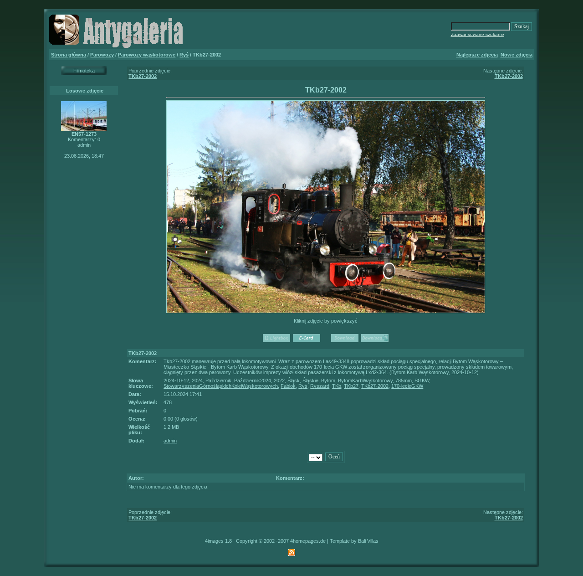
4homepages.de (308, 541)
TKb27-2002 (142, 76)
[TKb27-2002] (325, 311)
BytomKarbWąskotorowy (365, 380)
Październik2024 (252, 380)
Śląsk (293, 380)
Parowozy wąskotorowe (146, 54)
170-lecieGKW (407, 386)
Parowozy (102, 54)
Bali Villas (368, 541)
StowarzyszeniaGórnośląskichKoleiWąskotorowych (221, 386)
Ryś (184, 54)
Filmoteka (84, 70)
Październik (218, 380)
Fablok (288, 386)
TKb (336, 386)
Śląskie (310, 380)
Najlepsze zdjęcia (477, 54)
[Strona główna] (117, 47)
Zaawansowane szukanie (477, 34)
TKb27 (351, 386)
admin (170, 440)
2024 (197, 380)
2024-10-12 (176, 380)
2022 (279, 380)
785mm (403, 380)
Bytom (328, 380)
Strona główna (68, 54)
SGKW (421, 380)
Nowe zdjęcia (516, 54)
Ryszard (319, 386)
